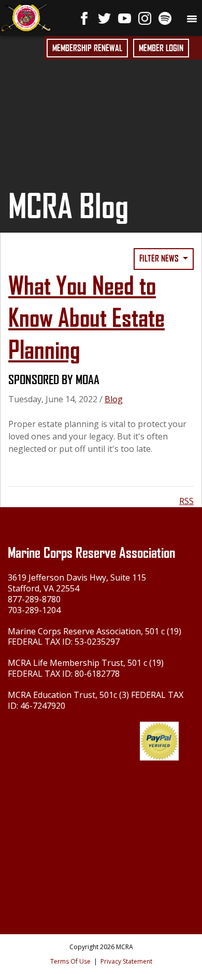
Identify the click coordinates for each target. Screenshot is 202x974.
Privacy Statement (126, 961)
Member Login (161, 48)
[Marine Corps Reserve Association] (26, 17)
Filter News (160, 258)
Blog (114, 399)
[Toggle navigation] (191, 18)
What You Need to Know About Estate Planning (86, 317)
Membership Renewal (87, 48)
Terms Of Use (70, 961)
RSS (186, 501)
